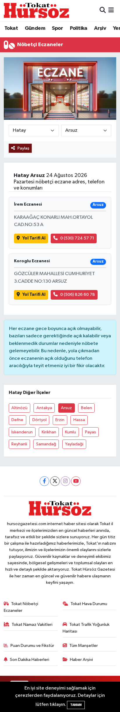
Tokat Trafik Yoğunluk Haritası (86, 627)
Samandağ (46, 444)
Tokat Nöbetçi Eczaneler (21, 607)
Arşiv (100, 28)
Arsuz (66, 408)
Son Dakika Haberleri (29, 659)
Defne (17, 420)
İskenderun (22, 432)
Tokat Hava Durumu (88, 604)
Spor (57, 28)
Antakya (44, 408)
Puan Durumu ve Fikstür (32, 645)
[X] (55, 481)
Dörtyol (39, 420)
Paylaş (23, 148)
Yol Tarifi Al (33, 238)
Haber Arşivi (81, 659)
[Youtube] (76, 481)
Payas (90, 432)
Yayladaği (74, 444)
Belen (86, 408)
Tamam (76, 704)
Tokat (11, 28)
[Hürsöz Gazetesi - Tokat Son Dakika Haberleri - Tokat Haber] (36, 10)
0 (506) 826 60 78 (77, 294)
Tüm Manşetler (83, 645)
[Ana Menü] (111, 10)
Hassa (79, 420)
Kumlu (70, 432)
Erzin (59, 420)
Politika (78, 28)
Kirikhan (49, 432)
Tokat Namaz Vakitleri (32, 624)
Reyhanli (19, 444)
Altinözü (19, 408)
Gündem (35, 28)
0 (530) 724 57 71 (77, 238)
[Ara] (103, 10)
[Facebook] (44, 481)
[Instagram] (65, 481)
